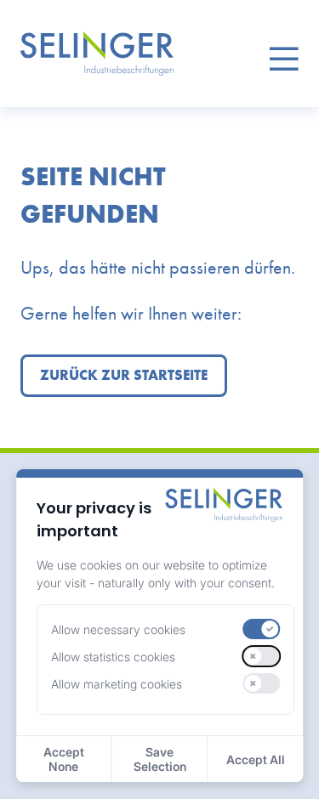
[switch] (262, 629)
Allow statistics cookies (113, 656)
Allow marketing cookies (116, 684)
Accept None (63, 759)
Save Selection (160, 759)
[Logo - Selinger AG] (97, 53)
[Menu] (284, 54)
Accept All (255, 759)
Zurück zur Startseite (124, 375)
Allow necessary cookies (118, 629)
